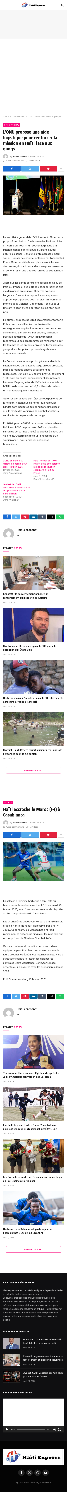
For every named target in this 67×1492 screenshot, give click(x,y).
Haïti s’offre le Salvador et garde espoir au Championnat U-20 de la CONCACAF (27, 1231)
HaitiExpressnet (20, 156)
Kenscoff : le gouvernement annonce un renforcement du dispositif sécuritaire (25, 596)
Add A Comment (33, 770)
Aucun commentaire (15, 160)
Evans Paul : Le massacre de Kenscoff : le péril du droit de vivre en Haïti (42, 1341)
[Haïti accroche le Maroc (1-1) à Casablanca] (33, 861)
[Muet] (54, 1429)
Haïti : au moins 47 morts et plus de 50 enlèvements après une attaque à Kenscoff (33, 700)
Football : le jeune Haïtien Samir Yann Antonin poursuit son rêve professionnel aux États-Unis (30, 1127)
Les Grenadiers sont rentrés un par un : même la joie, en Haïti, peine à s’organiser (33, 1179)
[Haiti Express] (33, 5)
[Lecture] (7, 1429)
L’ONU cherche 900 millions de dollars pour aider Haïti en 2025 (15, 463)
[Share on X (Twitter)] (30, 169)
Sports (8, 802)
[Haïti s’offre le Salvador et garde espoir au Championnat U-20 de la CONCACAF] (33, 1208)
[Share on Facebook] (12, 169)
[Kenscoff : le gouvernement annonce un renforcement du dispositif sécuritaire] (33, 573)
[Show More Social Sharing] (61, 169)
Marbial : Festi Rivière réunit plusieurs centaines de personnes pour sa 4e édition (32, 752)
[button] (33, 1415)
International (11, 125)
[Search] (62, 5)
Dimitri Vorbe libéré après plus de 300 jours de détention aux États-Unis (29, 648)
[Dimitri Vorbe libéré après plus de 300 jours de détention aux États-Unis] (33, 625)
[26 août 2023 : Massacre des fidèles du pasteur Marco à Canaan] (11, 1377)
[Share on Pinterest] (48, 169)
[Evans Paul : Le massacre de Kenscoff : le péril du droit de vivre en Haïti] (11, 1343)
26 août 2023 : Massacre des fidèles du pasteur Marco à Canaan (43, 1374)
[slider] (31, 1429)
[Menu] (5, 5)
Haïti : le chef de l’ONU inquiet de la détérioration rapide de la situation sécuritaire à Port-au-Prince (47, 466)
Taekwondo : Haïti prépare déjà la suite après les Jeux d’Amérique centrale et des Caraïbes (31, 1075)
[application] (33, 1415)
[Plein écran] (59, 1429)
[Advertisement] (33, 77)
